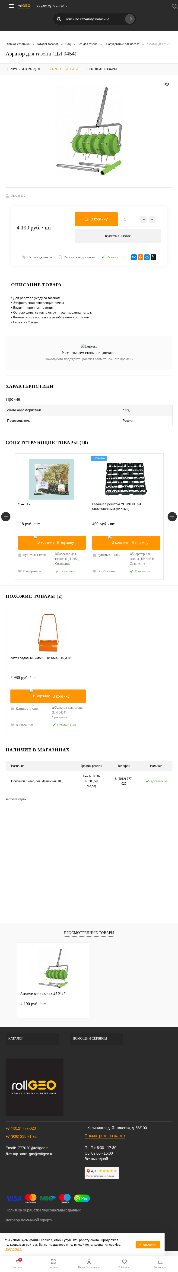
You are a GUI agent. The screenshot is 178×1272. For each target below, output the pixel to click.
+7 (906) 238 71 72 (21, 1136)
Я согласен (147, 1245)
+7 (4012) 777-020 (21, 1128)
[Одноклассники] (140, 257)
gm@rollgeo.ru (41, 1154)
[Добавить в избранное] (167, 85)
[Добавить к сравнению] (167, 95)
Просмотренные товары (89, 933)
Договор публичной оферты (30, 1220)
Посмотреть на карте (105, 1135)
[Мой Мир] (147, 257)
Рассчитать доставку (79, 257)
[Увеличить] (89, 131)
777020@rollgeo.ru (34, 1148)
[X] (153, 257)
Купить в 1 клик (118, 236)
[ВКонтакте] (134, 257)
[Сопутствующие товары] (5, 516)
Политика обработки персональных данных (43, 1210)
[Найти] (130, 19)
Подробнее (13, 1249)
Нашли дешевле (39, 257)
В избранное (32, 571)
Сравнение (62, 563)
